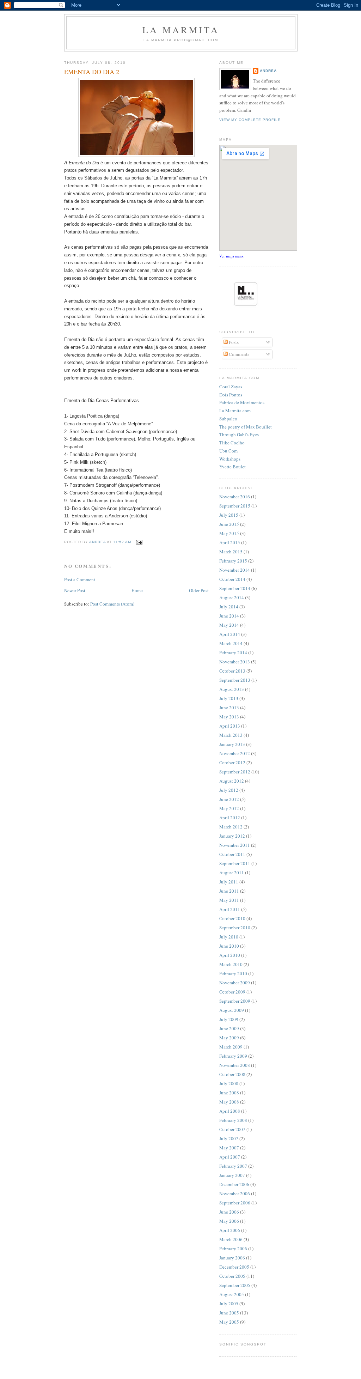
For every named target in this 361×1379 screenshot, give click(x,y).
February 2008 (233, 1120)
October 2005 (232, 1276)
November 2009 (234, 982)
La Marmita (181, 30)
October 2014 (232, 579)
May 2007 (229, 1147)
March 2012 (231, 827)
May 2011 (229, 900)
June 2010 (229, 946)
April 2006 (229, 1230)
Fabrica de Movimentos (241, 402)
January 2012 (232, 836)
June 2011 (229, 891)
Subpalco (228, 418)
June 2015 (229, 524)
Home (137, 590)
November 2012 (234, 753)
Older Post (199, 590)
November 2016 (234, 496)
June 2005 (229, 1313)
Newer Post (74, 590)
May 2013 (229, 716)
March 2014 (231, 643)
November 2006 (234, 1193)
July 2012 (228, 790)
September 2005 (234, 1285)
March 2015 (231, 551)
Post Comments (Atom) (112, 604)
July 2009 (228, 1019)
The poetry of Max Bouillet (245, 427)
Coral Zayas (230, 386)
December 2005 (234, 1267)
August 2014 (231, 597)
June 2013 (229, 707)
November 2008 (234, 1065)
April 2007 (229, 1157)
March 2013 (231, 735)
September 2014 (234, 588)
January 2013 (232, 744)
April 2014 (229, 634)
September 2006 (234, 1202)
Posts (233, 342)
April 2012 (229, 817)
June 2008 (229, 1092)
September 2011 (234, 863)
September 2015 (234, 506)
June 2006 (229, 1212)
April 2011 (229, 909)
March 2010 (231, 964)
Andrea (268, 71)
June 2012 (229, 799)
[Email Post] (139, 542)
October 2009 (232, 992)
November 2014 (234, 570)
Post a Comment (79, 579)
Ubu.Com (228, 451)
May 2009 (229, 1037)
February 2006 (233, 1248)
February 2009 (233, 1056)
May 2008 (229, 1102)
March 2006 (231, 1239)
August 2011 (231, 872)
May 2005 (229, 1322)
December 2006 (234, 1184)
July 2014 (228, 606)
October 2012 (232, 762)
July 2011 (228, 882)
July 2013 (228, 698)
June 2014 (229, 616)
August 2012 (231, 781)
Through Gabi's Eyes (239, 434)
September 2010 (234, 927)
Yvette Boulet (232, 466)
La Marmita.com (235, 410)
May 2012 (229, 808)
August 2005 (231, 1294)
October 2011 (232, 854)
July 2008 (228, 1083)
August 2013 (231, 689)
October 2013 (232, 671)
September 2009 (234, 1001)
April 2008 (229, 1111)
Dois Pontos (230, 394)
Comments (238, 354)
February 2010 (233, 973)
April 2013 (229, 726)
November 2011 (234, 845)
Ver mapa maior (231, 256)
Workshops (229, 459)
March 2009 (231, 1047)
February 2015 (233, 561)
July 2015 (228, 515)
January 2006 (232, 1258)
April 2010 (229, 955)
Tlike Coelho (232, 442)
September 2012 (234, 772)
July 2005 (228, 1303)
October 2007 (232, 1129)
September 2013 (234, 680)
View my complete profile (250, 120)
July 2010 (228, 937)
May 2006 (229, 1221)
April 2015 (229, 542)
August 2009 (231, 1010)
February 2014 (233, 652)
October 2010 (232, 918)
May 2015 (229, 533)
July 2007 (228, 1138)
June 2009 (229, 1028)
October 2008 (232, 1074)
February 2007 (233, 1166)
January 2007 (232, 1175)
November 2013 (234, 661)
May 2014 (229, 625)
